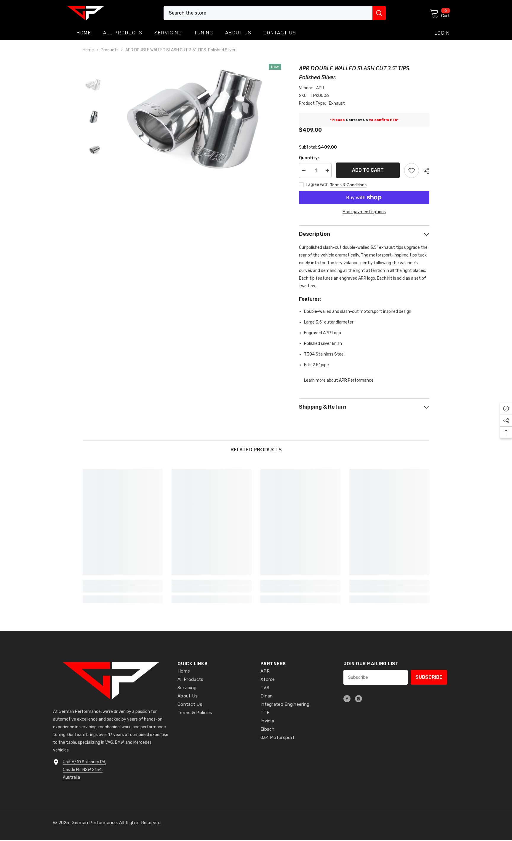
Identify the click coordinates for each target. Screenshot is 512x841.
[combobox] (268, 13)
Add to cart (368, 170)
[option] (196, 120)
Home (88, 49)
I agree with (317, 184)
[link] (123, 589)
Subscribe (428, 677)
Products (110, 49)
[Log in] (442, 33)
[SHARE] (424, 171)
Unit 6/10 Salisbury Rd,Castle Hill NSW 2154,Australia (84, 769)
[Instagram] (358, 698)
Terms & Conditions (348, 184)
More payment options (364, 211)
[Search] (275, 13)
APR (320, 87)
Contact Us (357, 120)
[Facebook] (347, 698)
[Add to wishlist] (411, 170)
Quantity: (309, 157)
